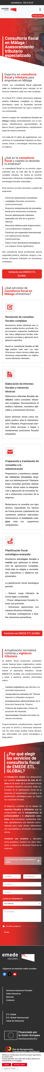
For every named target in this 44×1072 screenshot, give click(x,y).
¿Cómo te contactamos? (13, 899)
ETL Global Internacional (17, 1017)
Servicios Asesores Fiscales (19, 990)
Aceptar (6, 1064)
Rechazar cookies (19, 1064)
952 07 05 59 (28, 3)
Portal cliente (38, 16)
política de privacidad (29, 926)
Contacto (10, 1000)
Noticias (10, 997)
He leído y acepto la (21, 926)
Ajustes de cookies (10, 1068)
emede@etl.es (16, 3)
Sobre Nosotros (13, 993)
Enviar (6, 932)
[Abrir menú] (40, 9)
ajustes (19, 1061)
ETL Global (11, 1014)
